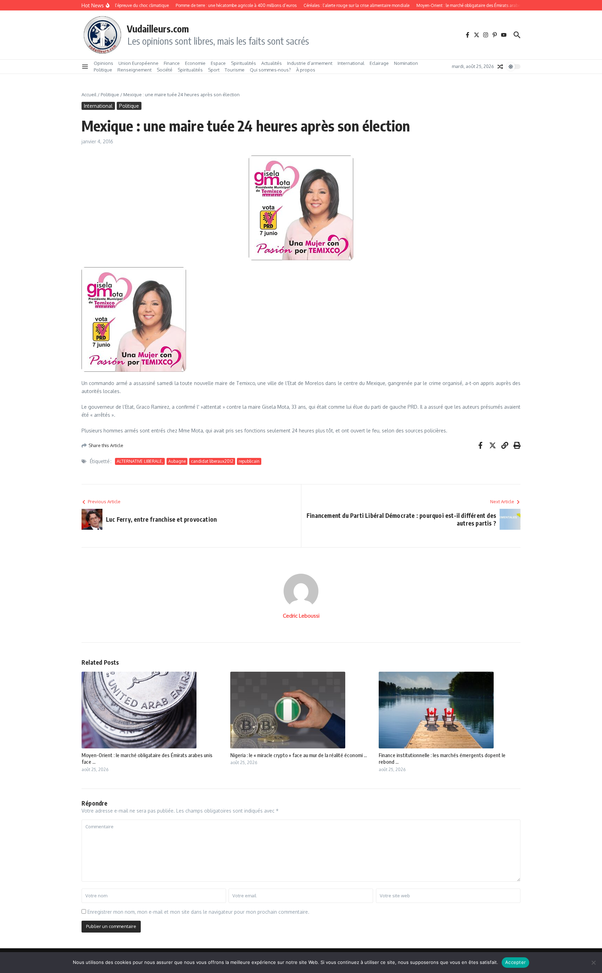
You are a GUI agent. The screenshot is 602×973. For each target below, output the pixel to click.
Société (164, 70)
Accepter (515, 962)
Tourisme (235, 70)
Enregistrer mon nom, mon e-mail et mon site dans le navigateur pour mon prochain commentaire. (198, 912)
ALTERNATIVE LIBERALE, (140, 461)
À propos (305, 70)
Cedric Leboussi (301, 615)
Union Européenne (138, 63)
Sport (213, 70)
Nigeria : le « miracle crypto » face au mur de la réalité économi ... (298, 755)
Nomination (406, 63)
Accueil (89, 94)
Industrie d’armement (309, 63)
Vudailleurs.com (158, 29)
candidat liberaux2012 (212, 461)
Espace (218, 63)
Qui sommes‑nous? (270, 70)
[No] (593, 962)
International (351, 63)
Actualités (271, 63)
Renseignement (134, 70)
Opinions (103, 63)
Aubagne (177, 461)
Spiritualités (243, 63)
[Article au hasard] (500, 66)
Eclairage (379, 63)
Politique (103, 70)
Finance (172, 63)
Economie (195, 63)
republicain (249, 461)
